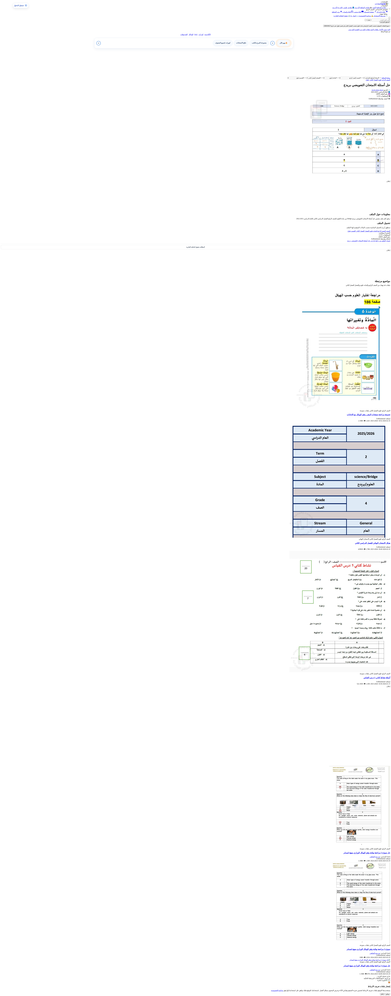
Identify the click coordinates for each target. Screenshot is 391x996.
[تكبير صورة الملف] (349, 179)
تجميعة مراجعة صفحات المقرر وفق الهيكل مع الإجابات (368, 414)
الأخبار (380, 29)
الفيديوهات (184, 34)
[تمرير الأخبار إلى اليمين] (272, 43)
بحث (369, 20)
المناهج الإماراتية (384, 22)
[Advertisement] (329, 62)
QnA (196, 34)
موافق (387, 994)
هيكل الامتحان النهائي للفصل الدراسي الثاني (372, 543)
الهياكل (191, 34)
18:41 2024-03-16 (377, 90)
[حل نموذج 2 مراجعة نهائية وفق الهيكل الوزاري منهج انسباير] (359, 847)
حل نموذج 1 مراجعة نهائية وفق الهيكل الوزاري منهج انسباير (366, 966)
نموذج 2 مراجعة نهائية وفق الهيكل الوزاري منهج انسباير (368, 949)
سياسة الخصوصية (277, 990)
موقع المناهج (386, 78)
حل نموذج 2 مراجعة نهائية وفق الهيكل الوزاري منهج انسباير (366, 853)
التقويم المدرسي (353, 29)
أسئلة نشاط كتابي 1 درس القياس (377, 678)
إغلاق (382, 994)
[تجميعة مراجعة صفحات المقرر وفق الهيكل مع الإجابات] (342, 409)
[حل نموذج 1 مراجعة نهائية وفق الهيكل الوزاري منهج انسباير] (369, 960)
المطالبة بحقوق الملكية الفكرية (195, 247)
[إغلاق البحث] (365, 20)
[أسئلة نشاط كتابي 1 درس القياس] (339, 672)
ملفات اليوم (374, 29)
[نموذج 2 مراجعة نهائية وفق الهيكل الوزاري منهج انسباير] (360, 943)
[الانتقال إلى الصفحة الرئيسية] (384, 4)
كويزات (201, 34)
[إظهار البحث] (389, 18)
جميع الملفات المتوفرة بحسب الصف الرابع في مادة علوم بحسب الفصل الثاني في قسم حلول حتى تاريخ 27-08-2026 (356, 26)
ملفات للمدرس (364, 29)
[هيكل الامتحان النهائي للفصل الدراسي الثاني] (339, 537)
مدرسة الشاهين (375, 857)
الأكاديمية (207, 34)
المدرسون (386, 29)
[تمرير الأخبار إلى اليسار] (98, 43)
